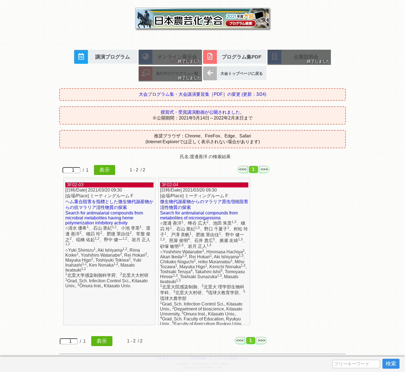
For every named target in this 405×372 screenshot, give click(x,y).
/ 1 (86, 170)
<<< (242, 169)
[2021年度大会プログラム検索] (202, 33)
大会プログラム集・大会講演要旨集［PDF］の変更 (202, 94)
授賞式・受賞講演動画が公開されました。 (202, 112)
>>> (264, 169)
